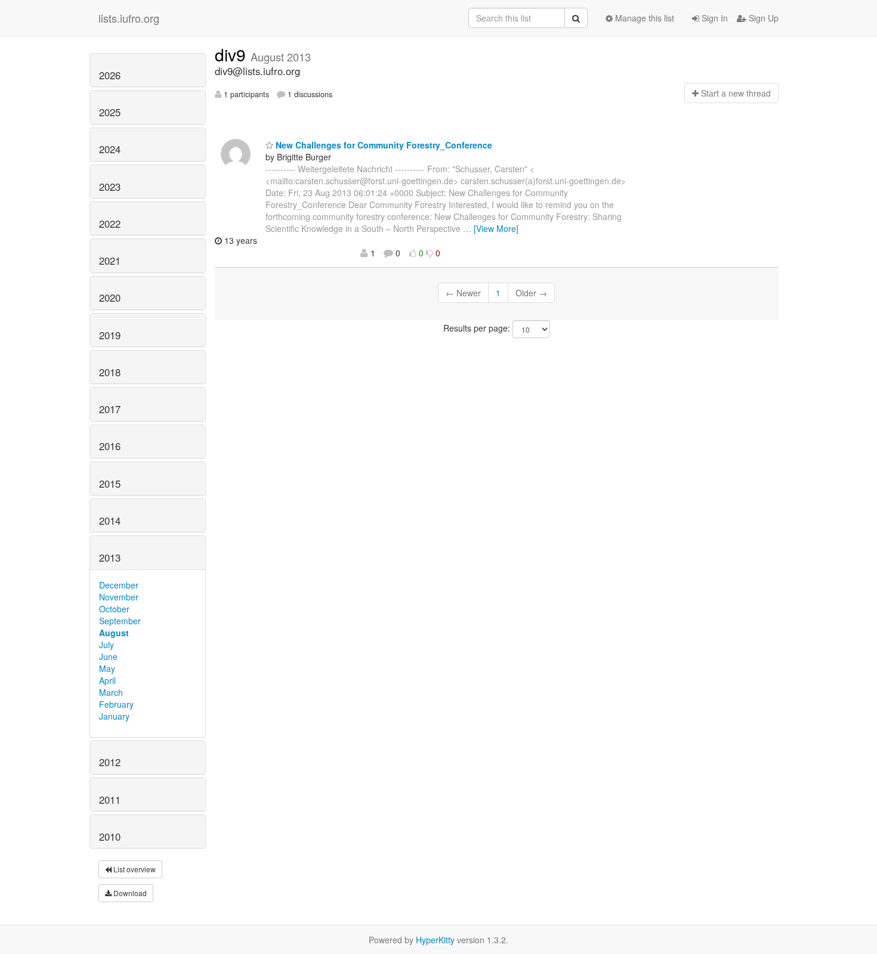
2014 (110, 520)
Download (129, 893)
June (108, 656)
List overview (134, 869)
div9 (233, 54)
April (107, 680)
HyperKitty (435, 940)
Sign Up (762, 18)
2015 (110, 483)
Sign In (713, 18)
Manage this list (643, 18)
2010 (110, 836)
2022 (110, 223)
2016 (110, 446)
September (120, 621)
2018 (110, 372)
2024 (110, 149)
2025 (110, 112)
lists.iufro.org (128, 18)
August (114, 633)
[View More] (496, 228)
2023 (110, 186)
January (114, 716)
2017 (110, 409)
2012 (110, 762)
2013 (110, 557)
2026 (110, 75)
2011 (110, 799)
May (107, 668)
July (106, 645)
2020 (110, 297)
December (118, 585)
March (111, 692)
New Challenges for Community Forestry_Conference (382, 145)
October (114, 609)
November (118, 597)
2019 (110, 335)
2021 (110, 260)
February (116, 704)
